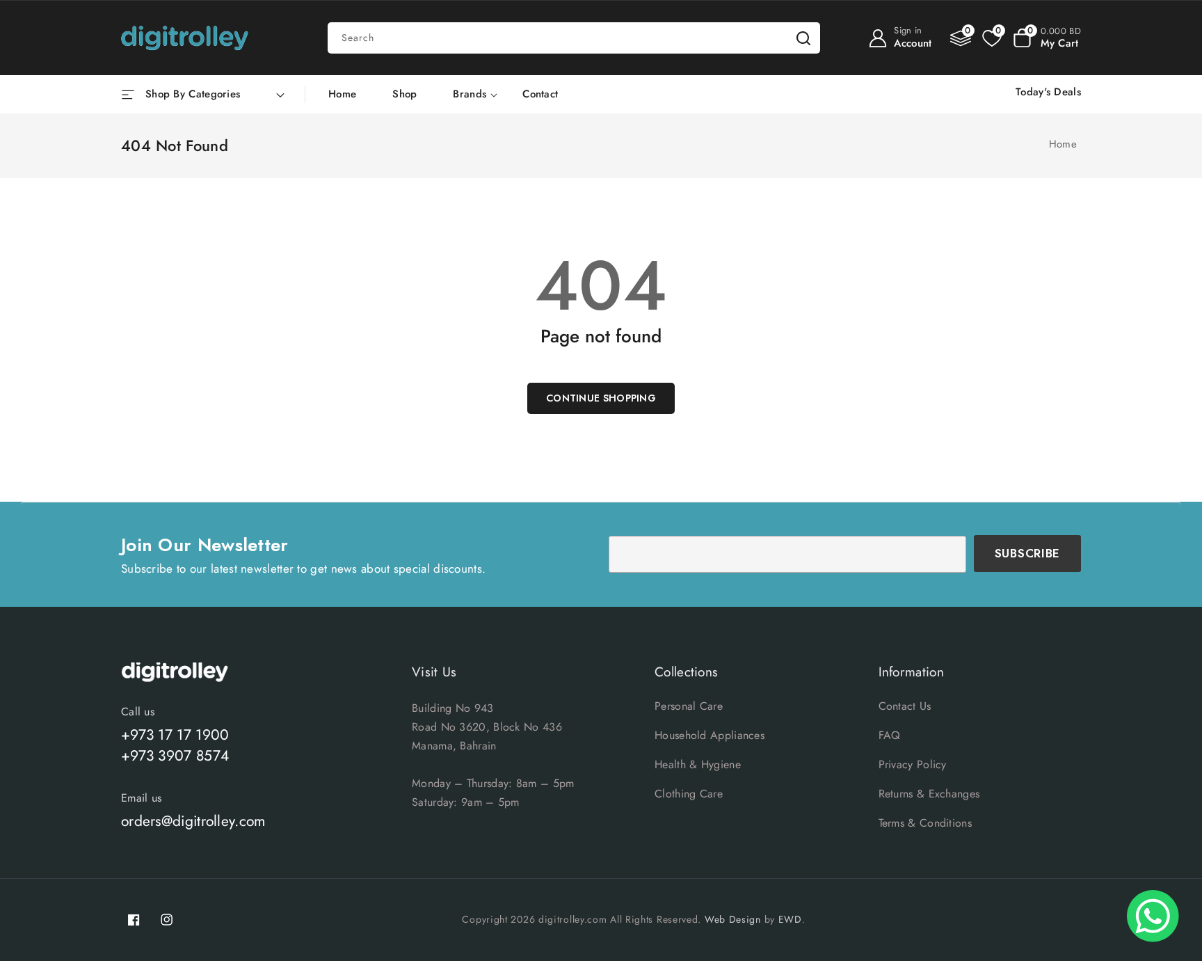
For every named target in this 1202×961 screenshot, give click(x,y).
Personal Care (689, 706)
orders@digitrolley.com (193, 821)
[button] (1047, 38)
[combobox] (574, 38)
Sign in (908, 30)
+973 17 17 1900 (175, 734)
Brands (469, 95)
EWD (790, 919)
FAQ (890, 735)
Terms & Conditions (925, 823)
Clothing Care (689, 794)
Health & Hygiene (698, 764)
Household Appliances (709, 735)
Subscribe (1027, 553)
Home (1063, 144)
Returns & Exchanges (929, 794)
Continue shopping (601, 398)
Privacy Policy (913, 764)
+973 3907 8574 (175, 755)
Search (803, 38)
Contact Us (905, 706)
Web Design (733, 919)
